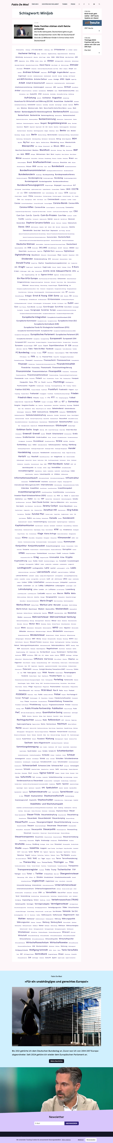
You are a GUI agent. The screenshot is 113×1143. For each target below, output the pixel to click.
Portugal (25, 698)
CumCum (69, 215)
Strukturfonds (74, 844)
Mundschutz (46, 642)
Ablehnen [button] (81, 1140)
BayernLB (32, 127)
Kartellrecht (59, 525)
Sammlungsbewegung (28, 746)
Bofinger (33, 154)
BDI (43, 127)
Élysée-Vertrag (63, 285)
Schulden (59, 758)
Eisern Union (60, 282)
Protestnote (75, 704)
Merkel (32, 624)
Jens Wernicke (37, 506)
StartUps (20, 811)
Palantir (39, 672)
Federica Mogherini (59, 352)
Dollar (70, 259)
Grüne (59, 441)
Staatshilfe (33, 800)
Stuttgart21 (25, 848)
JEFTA (67, 502)
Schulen (55, 762)
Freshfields (50, 393)
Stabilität (75, 800)
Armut (67, 87)
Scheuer (71, 754)
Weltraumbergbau (72, 925)
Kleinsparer (18, 538)
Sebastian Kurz (45, 769)
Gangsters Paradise (28, 405)
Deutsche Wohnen (25, 244)
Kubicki (30, 561)
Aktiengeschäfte (59, 61)
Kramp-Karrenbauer (31, 553)
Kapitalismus (72, 521)
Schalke (44, 751)
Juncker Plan (38, 514)
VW (25, 915)
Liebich (19, 582)
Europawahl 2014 (69, 339)
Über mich (56, 874)
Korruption (67, 549)
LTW (46, 589)
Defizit (49, 227)
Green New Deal (71, 430)
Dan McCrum (64, 219)
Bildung (40, 146)
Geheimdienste (70, 408)
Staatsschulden (45, 799)
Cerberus (60, 193)
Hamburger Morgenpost (61, 448)
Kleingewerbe (72, 533)
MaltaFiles (36, 597)
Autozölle (51, 104)
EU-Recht (30, 303)
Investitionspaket (65, 488)
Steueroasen (62, 826)
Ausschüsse (58, 101)
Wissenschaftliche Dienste (24, 946)
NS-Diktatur (30, 655)
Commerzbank (53, 199)
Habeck (29, 444)
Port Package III (72, 694)
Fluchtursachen (22, 386)
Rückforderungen (74, 735)
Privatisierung (35, 705)
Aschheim (35, 90)
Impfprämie (50, 471)
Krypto (69, 557)
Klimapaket (46, 538)
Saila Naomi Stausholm (57, 743)
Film (37, 357)
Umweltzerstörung (26, 881)
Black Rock (68, 146)
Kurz (57, 561)
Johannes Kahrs (38, 510)
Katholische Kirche (28, 529)
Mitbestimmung (71, 635)
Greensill (27, 433)
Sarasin (60, 747)
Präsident (51, 698)
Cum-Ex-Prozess (49, 215)
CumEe (75, 215)
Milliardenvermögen (41, 631)
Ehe (23, 274)
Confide (69, 199)
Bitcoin (56, 146)
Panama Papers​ (59, 672)
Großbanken (18, 437)
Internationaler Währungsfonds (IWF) (27, 485)
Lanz (46, 568)
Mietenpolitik (38, 628)
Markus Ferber (35, 605)
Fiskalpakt (75, 378)
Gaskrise (41, 405)
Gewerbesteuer (43, 422)
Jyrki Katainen (22, 518)
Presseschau (68, 701)
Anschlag (65, 76)
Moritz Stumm (19, 642)
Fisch (44, 378)
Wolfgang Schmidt (38, 950)
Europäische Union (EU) (67, 321)
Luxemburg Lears (32, 593)
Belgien (46, 130)
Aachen (75, 49)
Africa (27, 61)
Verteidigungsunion (54, 907)
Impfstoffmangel (65, 471)
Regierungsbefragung (24, 724)
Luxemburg (70, 589)
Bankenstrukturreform (22, 119)
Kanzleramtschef (22, 521)
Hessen (34, 460)
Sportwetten (55, 792)
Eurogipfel (26, 310)
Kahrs (29, 518)
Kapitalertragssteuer (62, 521)
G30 (60, 401)
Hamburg (72, 445)
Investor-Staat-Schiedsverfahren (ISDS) (30, 496)
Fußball (72, 398)
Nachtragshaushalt (59, 642)
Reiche (43, 724)
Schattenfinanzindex (23, 755)
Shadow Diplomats (73, 769)
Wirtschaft (22, 935)
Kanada (53, 518)
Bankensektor (58, 115)
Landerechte (48, 564)
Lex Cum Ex (42, 579)
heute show (41, 460)
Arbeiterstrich (49, 83)
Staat (27, 795)
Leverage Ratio (34, 579)
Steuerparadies (72, 825)
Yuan (18, 954)
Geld (34, 412)
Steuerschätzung (65, 833)
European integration (41, 342)
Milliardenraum (31, 631)
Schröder (52, 758)
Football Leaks (40, 385)
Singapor (57, 773)
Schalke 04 (52, 751)
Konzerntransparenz (45, 549)
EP (67, 292)
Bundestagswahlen (45, 181)
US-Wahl (35, 892)
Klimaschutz (53, 538)
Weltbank (47, 925)
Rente (19, 728)
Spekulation (52, 787)
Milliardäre (22, 631)
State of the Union (36, 811)
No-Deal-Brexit (45, 652)
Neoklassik (69, 648)
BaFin (76, 105)
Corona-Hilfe (74, 203)
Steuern (30, 826)
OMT (49, 662)
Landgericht (71, 564)
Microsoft (17, 628)
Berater (73, 131)
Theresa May (29, 862)
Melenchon (47, 620)
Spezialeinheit (17, 792)
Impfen (45, 471)
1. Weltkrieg (47, 49)
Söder (17, 777)
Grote (49, 437)
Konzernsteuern (34, 549)
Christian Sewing (47, 196)
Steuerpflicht (19, 829)
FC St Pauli (33, 352)
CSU (76, 211)
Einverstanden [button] (91, 1140)
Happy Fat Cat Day (70, 452)
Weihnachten (18, 925)
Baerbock (70, 104)
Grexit (48, 434)
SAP (56, 747)
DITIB (77, 255)
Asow (56, 90)
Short (30, 773)
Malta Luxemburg (21, 597)
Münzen (52, 642)
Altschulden (20, 68)
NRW (24, 655)
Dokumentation (64, 259)
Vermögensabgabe (42, 904)
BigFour (38, 142)
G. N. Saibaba (50, 401)
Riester (29, 735)
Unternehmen (36, 885)
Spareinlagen (20, 788)
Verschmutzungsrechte (20, 907)
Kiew (61, 529)
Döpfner (41, 263)
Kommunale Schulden (41, 542)
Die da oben (35, 248)
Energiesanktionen (71, 288)
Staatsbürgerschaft (21, 800)
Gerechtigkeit (75, 415)
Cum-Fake (62, 215)
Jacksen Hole (48, 499)
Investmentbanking (70, 492)
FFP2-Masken (23, 357)
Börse (18, 158)
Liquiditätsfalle (72, 582)
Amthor (20, 72)
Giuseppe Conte (25, 425)
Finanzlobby (36, 367)
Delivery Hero (64, 227)
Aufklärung (71, 94)
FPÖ (64, 385)
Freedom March (25, 393)
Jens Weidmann (29, 506)
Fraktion (74, 385)
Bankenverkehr (68, 119)
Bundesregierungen (48, 178)
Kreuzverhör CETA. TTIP (26, 557)
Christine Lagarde (57, 196)
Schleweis (28, 758)
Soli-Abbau (38, 777)
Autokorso (39, 104)
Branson (54, 158)
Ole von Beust (57, 659)
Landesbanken (63, 564)
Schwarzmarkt (19, 769)
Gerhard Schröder (19, 418)
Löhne (35, 589)
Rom (48, 735)
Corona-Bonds (60, 203)
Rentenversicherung (42, 728)
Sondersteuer (72, 780)
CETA (66, 193)
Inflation (57, 474)
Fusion (37, 401)
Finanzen (22, 364)
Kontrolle (19, 549)
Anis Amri (29, 76)
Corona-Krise (40, 207)
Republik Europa (68, 728)
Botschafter (34, 158)
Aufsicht (39, 98)
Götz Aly (42, 429)
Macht (54, 593)
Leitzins (16, 579)
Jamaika (75, 499)
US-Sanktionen (28, 892)
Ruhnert (34, 739)
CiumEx (76, 196)
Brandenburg (48, 158)
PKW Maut (37, 690)
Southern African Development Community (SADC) (35, 784)
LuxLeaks (41, 593)
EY (66, 345)
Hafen (35, 445)
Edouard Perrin (63, 271)
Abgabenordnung (52, 53)
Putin (75, 708)
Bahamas (24, 108)
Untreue (59, 888)
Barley (69, 123)
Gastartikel (55, 405)
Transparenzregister (28, 869)
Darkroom (58, 223)
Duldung (64, 267)
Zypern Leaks (61, 957)
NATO (68, 645)
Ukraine (39, 877)
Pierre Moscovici (24, 690)
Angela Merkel (63, 72)
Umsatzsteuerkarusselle (63, 877)
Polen (35, 694)
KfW (56, 529)
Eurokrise (45, 310)
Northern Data (72, 652)
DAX (28, 226)
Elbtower (25, 285)
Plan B (55, 690)
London (41, 589)
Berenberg (17, 135)
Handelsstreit (45, 452)
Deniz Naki (37, 230)
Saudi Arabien (23, 751)
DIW (49, 259)
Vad (44, 892)
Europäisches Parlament (43, 334)
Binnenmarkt (46, 146)
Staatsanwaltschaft (54, 795)
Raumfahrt (56, 716)
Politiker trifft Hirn (48, 694)
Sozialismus (52, 784)
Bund (49, 166)
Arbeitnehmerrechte (59, 83)
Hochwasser (63, 460)
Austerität (68, 101)
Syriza (36, 852)
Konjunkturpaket (36, 545)
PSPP (22, 708)
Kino (27, 533)
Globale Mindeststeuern (46, 425)
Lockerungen (69, 585)
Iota (55, 495)
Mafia (67, 593)
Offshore (38, 659)
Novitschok (18, 655)
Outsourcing (69, 669)
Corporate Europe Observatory (23, 211)
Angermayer (22, 76)
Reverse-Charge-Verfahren (41, 731)
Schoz (47, 758)
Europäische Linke (42, 321)
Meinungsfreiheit (39, 620)
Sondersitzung (64, 780)
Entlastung (30, 292)
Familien (75, 349)
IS (69, 495)
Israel (25, 499)
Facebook (49, 349)
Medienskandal (27, 617)
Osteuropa (35, 669)
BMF (75, 150)
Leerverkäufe (43, 572)
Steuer (72, 811)
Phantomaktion (65, 686)
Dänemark (71, 219)
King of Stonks (21, 533)
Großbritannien (29, 437)
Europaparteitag (45, 338)
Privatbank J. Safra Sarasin (21, 704)
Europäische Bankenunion (49, 313)
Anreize (60, 76)
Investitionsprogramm (29, 492)
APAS (62, 79)
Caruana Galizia (55, 189)
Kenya (42, 529)
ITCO (35, 499)
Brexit (29, 162)
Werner (30, 929)
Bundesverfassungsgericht (30, 185)
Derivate (68, 230)
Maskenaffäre (50, 609)
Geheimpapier (20, 412)
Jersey (75, 506)
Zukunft (48, 958)
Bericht (28, 135)
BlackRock (45, 150)
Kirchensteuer (32, 533)
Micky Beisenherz (65, 624)
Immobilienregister (26, 471)
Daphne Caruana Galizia (38, 222)
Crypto (70, 211)
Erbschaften (72, 292)
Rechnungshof (67, 716)
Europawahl (56, 338)
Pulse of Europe (68, 708)
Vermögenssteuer (59, 903)
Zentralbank (41, 954)
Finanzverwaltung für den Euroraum (68, 375)
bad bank (65, 104)
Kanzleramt (68, 518)
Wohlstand (51, 946)
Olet (77, 659)
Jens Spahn (20, 506)
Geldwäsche (71, 412)
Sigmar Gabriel (46, 773)
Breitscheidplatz (22, 162)
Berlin (34, 134)
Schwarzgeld (74, 766)
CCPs (21, 193)
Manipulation (61, 597)
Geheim (49, 408)
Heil (64, 456)
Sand (41, 747)
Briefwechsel (56, 162)
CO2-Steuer (40, 199)
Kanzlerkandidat (52, 521)
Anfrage (52, 72)
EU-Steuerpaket (47, 303)
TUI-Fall (24, 874)
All (59, 65)
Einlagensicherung (23, 282)
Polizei (57, 694)
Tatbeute (53, 855)
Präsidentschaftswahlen (63, 698)
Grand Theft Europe (53, 429)
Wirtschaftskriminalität (69, 935)
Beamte (51, 127)
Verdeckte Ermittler (63, 896)
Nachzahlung (75, 642)
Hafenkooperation (54, 445)
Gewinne (76, 422)
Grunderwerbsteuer (73, 437)
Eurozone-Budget (28, 345)
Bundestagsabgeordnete (70, 178)
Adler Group (60, 57)
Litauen (19, 585)
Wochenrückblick (42, 946)
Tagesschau (52, 852)
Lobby (40, 586)
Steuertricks (39, 837)
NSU (39, 655)
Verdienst (75, 896)
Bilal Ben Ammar (45, 142)
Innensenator (24, 481)
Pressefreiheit (33, 701)
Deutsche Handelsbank (68, 240)
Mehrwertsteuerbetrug (23, 620)
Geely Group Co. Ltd (41, 408)
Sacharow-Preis (73, 739)
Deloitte (72, 227)
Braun (71, 158)
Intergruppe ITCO (67, 481)
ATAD (40, 94)
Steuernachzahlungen (40, 825)
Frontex (42, 397)
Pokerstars (30, 694)
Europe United (31, 342)
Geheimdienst (58, 408)
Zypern (54, 958)
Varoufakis (51, 892)
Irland (66, 495)
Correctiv (49, 211)
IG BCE (44, 467)
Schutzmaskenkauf (73, 762)
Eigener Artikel (47, 275)
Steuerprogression (61, 829)
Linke (30, 582)
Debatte (41, 227)
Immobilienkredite (66, 467)
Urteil (75, 888)
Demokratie (27, 230)
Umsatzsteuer (48, 877)
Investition (34, 488)
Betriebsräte (52, 139)
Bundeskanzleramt (68, 170)
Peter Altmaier (71, 683)
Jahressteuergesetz (66, 499)
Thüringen (59, 862)
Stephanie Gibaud (62, 811)
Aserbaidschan (42, 90)
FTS (48, 398)
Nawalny (73, 645)
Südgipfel (43, 848)
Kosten (74, 549)
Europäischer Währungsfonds (22, 334)
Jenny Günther (73, 502)
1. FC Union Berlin (37, 50)
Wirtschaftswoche (73, 942)
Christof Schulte (67, 196)
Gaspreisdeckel (48, 405)
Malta (73, 593)
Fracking (68, 385)
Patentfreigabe (21, 683)
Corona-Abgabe (48, 203)
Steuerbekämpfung (49, 815)
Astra (77, 90)
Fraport (71, 389)
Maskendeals (62, 608)
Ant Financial (72, 76)
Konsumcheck (69, 546)
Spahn (58, 784)
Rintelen (34, 735)
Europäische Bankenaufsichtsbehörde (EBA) (31, 313)
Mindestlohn (58, 631)
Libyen (70, 579)
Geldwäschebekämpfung (36, 415)
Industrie (36, 474)
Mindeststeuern (50, 635)
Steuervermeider (57, 837)
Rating (40, 716)
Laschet (53, 568)
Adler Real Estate (69, 57)
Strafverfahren (63, 840)
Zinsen (61, 954)
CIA (73, 196)
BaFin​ (18, 108)
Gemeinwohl (63, 415)
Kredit (59, 553)
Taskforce (47, 855)
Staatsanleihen (37, 796)
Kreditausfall (65, 553)
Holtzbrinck (20, 464)
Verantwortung (35, 896)
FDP (44, 352)
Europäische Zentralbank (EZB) (46, 324)
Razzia (61, 716)
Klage (40, 533)
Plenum (66, 690)
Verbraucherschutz (44, 896)
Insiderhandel (34, 481)
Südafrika (34, 848)
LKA (33, 585)
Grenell (36, 433)
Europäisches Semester (24, 339)
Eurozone (19, 345)
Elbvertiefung (43, 285)
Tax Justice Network (21, 858)
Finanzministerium (39, 371)
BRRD (69, 162)
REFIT (62, 720)
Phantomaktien (55, 686)
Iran (62, 495)
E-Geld (16, 271)
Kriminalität (54, 557)
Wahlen (22, 918)
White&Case (34, 932)
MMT (33, 639)
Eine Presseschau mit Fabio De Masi (47, 278)
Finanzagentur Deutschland (66, 357)
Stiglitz (37, 840)
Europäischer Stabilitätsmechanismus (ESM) (65, 330)
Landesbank (56, 564)
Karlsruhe (46, 525)
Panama (51, 673)
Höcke (68, 460)
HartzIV (22, 456)
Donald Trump (23, 263)
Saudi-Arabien (32, 751)
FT (45, 397)
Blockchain (53, 150)
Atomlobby (53, 94)
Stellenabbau (52, 811)
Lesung (28, 579)
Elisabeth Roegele (52, 285)
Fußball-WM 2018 (28, 401)
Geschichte (46, 418)
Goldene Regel (71, 425)
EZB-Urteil (19, 349)
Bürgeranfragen (49, 185)
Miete (23, 628)
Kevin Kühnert (49, 529)
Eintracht (53, 282)
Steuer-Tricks (33, 814)
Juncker (27, 514)
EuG (66, 303)
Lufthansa (52, 589)
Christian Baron (38, 196)
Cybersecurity (43, 219)
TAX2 (29, 858)
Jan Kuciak (28, 502)
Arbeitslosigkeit (38, 87)
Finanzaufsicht (50, 360)
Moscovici (26, 642)
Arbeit (22, 83)
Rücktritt (18, 739)
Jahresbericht (56, 499)
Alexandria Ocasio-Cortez (32, 65)
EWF (35, 345)
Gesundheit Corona (73, 418)
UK (34, 877)
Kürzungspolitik (30, 564)
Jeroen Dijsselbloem (66, 506)
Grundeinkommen (62, 437)
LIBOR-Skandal (58, 579)
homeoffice (27, 464)
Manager (42, 597)
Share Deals (18, 773)
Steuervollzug (22, 840)
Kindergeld (75, 529)
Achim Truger (42, 57)
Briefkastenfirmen (42, 162)
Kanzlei (60, 518)
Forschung (47, 385)
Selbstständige (64, 769)
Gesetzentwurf (54, 418)
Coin (45, 199)
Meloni (59, 620)
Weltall (41, 925)
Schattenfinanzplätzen (35, 755)
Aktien (50, 60)
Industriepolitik (45, 474)
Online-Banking (55, 662)
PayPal (28, 683)
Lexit (48, 579)
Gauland (76, 405)
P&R (24, 672)
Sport (49, 792)
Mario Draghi (46, 600)
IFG (35, 467)
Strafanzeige (45, 840)
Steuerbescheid (62, 814)
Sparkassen (31, 788)
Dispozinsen (72, 255)
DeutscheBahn (39, 244)
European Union (67, 342)
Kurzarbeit (62, 561)
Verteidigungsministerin (41, 907)
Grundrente (29, 441)
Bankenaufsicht (61, 111)
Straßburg (35, 844)
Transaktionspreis (51, 866)
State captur (27, 811)
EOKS (63, 292)
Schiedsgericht (20, 758)
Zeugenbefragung (52, 954)
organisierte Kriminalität (51, 666)
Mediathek (72, 613)
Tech (39, 858)
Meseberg (43, 624)
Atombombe (46, 94)
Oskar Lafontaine (62, 666)
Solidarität (45, 777)
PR (39, 698)
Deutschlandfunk (19, 248)
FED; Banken (51, 352)
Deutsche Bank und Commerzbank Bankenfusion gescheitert (35, 240)
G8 (66, 401)
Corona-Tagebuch (50, 207)
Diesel (76, 248)
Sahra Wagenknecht (42, 743)
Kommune (60, 542)
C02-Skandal (18, 189)
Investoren (50, 495)
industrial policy (29, 474)
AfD (16, 61)
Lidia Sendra (76, 579)
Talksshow (20, 855)
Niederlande (32, 652)
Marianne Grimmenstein (33, 601)
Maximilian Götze (58, 613)
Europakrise (37, 338)
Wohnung (64, 946)
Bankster (37, 123)
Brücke (73, 162)
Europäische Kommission (26, 321)
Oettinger (75, 655)
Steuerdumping (58, 818)
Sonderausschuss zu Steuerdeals (30, 781)
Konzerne (26, 549)
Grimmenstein (68, 434)
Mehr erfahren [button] (66, 1140)
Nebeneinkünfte (25, 648)
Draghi (21, 267)
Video (65, 907)
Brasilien (59, 158)
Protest (67, 704)
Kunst (41, 561)
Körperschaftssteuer (56, 549)
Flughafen (32, 386)
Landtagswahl (24, 568)
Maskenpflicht (73, 609)
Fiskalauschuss (67, 378)
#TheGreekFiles (20, 49)
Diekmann (65, 248)
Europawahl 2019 (20, 342)
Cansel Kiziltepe (26, 189)
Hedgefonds (58, 456)
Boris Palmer (73, 154)
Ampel (71, 68)
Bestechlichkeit (74, 135)
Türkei (29, 874)
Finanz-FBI (56, 357)
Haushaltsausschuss (45, 456)
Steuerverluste (48, 837)
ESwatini (66, 296)
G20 (55, 402)
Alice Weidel (54, 65)
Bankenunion (60, 119)
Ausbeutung (66, 98)
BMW (22, 154)
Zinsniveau (67, 954)
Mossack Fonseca (35, 642)
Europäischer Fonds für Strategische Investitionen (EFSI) (46, 327)
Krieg (36, 557)
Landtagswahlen (37, 568)
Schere (64, 755)
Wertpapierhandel (49, 929)
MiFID (55, 627)
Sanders (45, 747)
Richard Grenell (62, 731)
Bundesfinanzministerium (33, 170)
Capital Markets (47, 189)
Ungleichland (50, 881)
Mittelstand (28, 638)
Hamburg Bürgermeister (24, 448)
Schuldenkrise (18, 762)
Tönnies (29, 866)
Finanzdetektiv (75, 360)
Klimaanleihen (39, 538)
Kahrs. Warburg (37, 518)
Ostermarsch (18, 669)
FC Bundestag (22, 352)
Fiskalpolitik (24, 382)
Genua (68, 415)
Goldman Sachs (24, 429)
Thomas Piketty (47, 862)
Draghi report (29, 267)
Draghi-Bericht (37, 267)
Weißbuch (35, 925)
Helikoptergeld (20, 460)
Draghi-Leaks (47, 267)
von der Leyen (48, 911)
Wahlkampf (30, 919)
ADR (76, 57)
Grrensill (54, 437)
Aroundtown (75, 87)
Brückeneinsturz (21, 166)
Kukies (35, 561)
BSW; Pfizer (40, 166)
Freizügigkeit (43, 393)
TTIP (74, 870)
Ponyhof (64, 694)
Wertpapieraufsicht (38, 929)
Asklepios (50, 90)
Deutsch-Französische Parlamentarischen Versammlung (60, 234)
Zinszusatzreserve (22, 957)
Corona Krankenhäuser (27, 203)
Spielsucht (25, 792)
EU (70, 296)
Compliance (63, 199)
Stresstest (58, 844)
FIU (35, 382)
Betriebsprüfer (27, 139)
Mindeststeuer (37, 635)
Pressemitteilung (55, 701)
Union (56, 881)
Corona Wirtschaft (38, 203)
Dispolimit (65, 255)
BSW (34, 166)
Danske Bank (21, 223)
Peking (37, 683)
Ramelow (29, 716)
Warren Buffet (67, 922)
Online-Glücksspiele (74, 662)
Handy (63, 452)
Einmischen (47, 282)
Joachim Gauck (19, 510)
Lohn (75, 585)
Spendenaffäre (73, 788)
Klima (24, 537)
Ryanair (66, 739)
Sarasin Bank (66, 747)
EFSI (74, 271)
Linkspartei (64, 582)
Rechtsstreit (38, 720)
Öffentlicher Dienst (28, 659)
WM (33, 946)
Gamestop (73, 401)
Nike (38, 652)
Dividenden (27, 258)
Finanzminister (23, 371)
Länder (42, 564)
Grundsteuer (38, 441)
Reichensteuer (51, 724)
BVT (74, 185)
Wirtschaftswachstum (37, 942)
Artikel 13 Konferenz (26, 90)
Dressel (54, 267)
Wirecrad (73, 932)
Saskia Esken (73, 747)
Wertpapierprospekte (60, 929)
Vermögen (30, 904)
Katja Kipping (37, 529)
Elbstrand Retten (71, 282)
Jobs (32, 510)
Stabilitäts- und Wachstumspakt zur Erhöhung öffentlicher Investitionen (35, 807)
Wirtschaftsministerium (38, 939)
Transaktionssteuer (62, 866)
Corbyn (74, 199)
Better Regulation (66, 139)
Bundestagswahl (31, 181)
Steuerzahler (31, 840)
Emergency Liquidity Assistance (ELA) (26, 288)
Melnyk (54, 620)
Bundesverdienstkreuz (60, 181)
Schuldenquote (26, 762)
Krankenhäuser (42, 553)
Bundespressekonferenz (65, 174)
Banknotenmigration (28, 123)
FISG (61, 378)
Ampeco (65, 68)
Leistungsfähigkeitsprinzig (70, 575)
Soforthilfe (25, 777)
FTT (53, 397)
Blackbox (35, 150)
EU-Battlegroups (23, 299)
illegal (49, 467)
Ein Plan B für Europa (27, 278)
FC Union (39, 352)
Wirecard (65, 932)
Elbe (65, 282)
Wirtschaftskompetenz (56, 935)
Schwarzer (66, 765)
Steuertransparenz (24, 836)
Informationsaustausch (26, 478)
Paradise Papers (55, 676)
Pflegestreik (46, 686)
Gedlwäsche (28, 408)
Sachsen (28, 742)
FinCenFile (32, 378)
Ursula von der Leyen (67, 888)
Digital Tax (39, 251)
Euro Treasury (22, 307)
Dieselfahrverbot (32, 251)
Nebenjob (32, 648)
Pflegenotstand (38, 686)
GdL (23, 408)
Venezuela (75, 892)
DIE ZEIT (60, 248)
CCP (18, 193)
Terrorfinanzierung (69, 858)
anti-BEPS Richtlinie (25, 79)
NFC (27, 652)
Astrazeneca (22, 94)
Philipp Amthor (74, 686)
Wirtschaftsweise (59, 942)
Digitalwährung (22, 254)
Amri (75, 68)
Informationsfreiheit (44, 478)
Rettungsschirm (30, 731)
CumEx (21, 219)
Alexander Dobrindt (19, 65)
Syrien (31, 852)
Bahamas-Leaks (33, 108)
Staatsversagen (68, 800)
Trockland (41, 869)
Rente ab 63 (26, 728)
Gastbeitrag (63, 405)
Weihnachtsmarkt (27, 925)
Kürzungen (22, 564)
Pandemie (24, 676)
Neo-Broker (62, 648)
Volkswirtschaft (39, 911)
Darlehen (64, 223)
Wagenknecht (69, 915)
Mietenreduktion (47, 628)
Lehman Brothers (22, 575)
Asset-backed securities (66, 90)
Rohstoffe (39, 735)
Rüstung (50, 738)
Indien (73, 471)
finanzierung (31, 364)
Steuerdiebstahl (44, 818)
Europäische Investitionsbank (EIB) (59, 317)
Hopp (41, 464)
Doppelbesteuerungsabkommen (56, 263)
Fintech (39, 378)
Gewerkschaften (66, 422)
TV (33, 874)
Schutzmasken (63, 762)
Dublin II (59, 267)
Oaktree (57, 655)
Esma (56, 295)
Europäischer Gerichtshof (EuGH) (29, 331)
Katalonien (75, 525)
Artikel (17, 91)
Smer (77, 773)
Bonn (52, 154)
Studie (18, 848)
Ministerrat (63, 635)
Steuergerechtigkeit (45, 822)
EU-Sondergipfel (37, 303)
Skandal (62, 773)
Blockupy (59, 150)
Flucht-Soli (49, 382)
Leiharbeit (31, 575)
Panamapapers (70, 673)
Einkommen (62, 278)
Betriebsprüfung (36, 139)
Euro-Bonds (31, 307)
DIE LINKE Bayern (52, 248)
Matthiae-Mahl (37, 613)
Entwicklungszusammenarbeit (52, 292)
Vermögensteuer (74, 904)
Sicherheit (35, 773)
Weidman (74, 922)
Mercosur (25, 624)
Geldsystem (62, 412)
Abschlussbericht (28, 57)
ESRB (61, 296)
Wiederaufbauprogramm (55, 932)
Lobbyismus (49, 586)
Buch (45, 166)
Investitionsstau (58, 492)
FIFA (33, 356)
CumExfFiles (28, 219)
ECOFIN (46, 271)
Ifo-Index (39, 467)
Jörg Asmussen (62, 510)
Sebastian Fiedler (35, 769)
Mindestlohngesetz (69, 631)
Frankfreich (44, 389)
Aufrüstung (30, 97)
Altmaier (74, 65)
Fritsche (36, 398)
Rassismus (35, 716)
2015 (52, 49)
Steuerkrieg (75, 822)
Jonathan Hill (50, 510)
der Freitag (62, 230)
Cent (43, 193)
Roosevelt (63, 735)
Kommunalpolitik (52, 542)
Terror (58, 858)
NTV (43, 655)
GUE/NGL (65, 441)
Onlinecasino (20, 666)
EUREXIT (77, 303)
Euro (16, 307)
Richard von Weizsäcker (20, 735)
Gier (19, 425)
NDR (18, 648)
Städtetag (60, 807)
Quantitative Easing (52, 712)
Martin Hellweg (73, 605)
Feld (67, 353)
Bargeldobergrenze (57, 123)
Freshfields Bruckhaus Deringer (62, 393)
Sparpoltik (38, 788)
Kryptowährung (20, 561)
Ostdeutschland (72, 666)
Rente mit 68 (33, 728)
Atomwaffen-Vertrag (62, 94)
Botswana (41, 158)
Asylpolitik (33, 94)
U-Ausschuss (48, 874)
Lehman (72, 572)
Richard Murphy (72, 731)
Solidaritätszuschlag (55, 777)
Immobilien (56, 467)
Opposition (41, 666)
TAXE (35, 858)
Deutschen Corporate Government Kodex (54, 244)
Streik (47, 844)
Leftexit (54, 572)
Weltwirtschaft (24, 929)
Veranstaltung (25, 896)
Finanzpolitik (55, 371)
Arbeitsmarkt (48, 87)
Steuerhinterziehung (62, 822)
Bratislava (65, 158)
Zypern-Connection (70, 957)
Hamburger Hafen (49, 448)
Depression (54, 230)
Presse (27, 701)
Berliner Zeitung (42, 135)
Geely (33, 408)
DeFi (46, 227)
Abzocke (36, 57)
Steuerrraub (44, 833)
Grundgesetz (22, 441)
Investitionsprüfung (47, 492)
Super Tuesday (51, 848)
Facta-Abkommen (67, 349)
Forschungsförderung (56, 385)
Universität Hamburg (24, 885)
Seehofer (52, 769)
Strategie (42, 844)
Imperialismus (38, 471)
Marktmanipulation (68, 601)
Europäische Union (52, 321)
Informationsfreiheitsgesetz (57, 478)
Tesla (21, 862)
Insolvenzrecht (52, 481)
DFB (25, 248)
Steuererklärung (70, 818)
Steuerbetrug (72, 815)
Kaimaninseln (45, 518)
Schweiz (27, 769)
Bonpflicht (58, 154)
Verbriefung (53, 896)
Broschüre (63, 162)
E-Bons (69, 267)
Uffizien (31, 877)
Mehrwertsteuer (40, 617)
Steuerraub (27, 833)
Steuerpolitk (49, 829)
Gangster (17, 405)
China (30, 196)
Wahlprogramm (49, 919)
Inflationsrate (64, 474)
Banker (75, 119)
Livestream (27, 585)
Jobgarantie (27, 510)
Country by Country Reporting (60, 211)
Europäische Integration (34, 317)
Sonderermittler (48, 780)
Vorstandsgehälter (18, 915)
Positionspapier (34, 698)
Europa (53, 310)
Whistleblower (24, 932)
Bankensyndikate (33, 119)
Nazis (77, 645)
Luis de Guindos (60, 589)
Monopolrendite (52, 638)
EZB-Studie (75, 345)
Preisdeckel (75, 698)
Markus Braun (23, 604)
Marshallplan (65, 605)
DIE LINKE (43, 248)
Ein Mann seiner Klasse (65, 274)
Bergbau (23, 135)
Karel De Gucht (39, 525)
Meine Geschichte (56, 1061)
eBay (33, 271)
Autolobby (45, 104)
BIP (52, 146)
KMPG (73, 538)
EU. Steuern (60, 303)
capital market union (36, 189)
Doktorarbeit (55, 259)
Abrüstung (19, 57)
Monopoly (59, 638)
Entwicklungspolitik (39, 292)
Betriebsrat (45, 139)
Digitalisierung (59, 251)
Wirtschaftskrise (25, 939)
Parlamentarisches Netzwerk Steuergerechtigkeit (27, 680)
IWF (42, 499)
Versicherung (30, 907)
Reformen (67, 720)
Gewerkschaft (53, 422)
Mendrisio (64, 620)
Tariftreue (33, 855)
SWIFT (18, 852)
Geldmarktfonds (42, 412)
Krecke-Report (52, 553)
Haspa (28, 456)
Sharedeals (24, 773)
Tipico (66, 862)
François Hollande (35, 389)
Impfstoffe (57, 471)
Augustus (57, 97)
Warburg (45, 922)
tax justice (73, 855)
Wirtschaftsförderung (33, 935)
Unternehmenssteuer (65, 885)
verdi (70, 896)
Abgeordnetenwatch (62, 53)
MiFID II (61, 628)
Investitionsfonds (52, 488)
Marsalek (57, 605)
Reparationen (59, 728)
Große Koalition (41, 437)
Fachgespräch (58, 349)
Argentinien (60, 87)
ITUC (39, 499)
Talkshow (74, 852)
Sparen (26, 788)
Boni (48, 154)
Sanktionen (51, 747)
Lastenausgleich (61, 568)
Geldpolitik (53, 412)
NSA (36, 655)
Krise (62, 557)
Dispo (59, 255)
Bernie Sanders (52, 135)
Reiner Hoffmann (72, 724)
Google (36, 430)
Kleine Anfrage (50, 534)
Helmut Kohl (28, 460)
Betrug (58, 139)
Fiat (29, 357)
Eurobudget (76, 307)
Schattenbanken (65, 750)
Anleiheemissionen (38, 76)
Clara (22, 199)
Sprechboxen (66, 791)
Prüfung (18, 708)
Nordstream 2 (61, 652)
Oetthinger (69, 655)
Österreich (27, 669)
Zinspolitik (74, 954)
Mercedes (19, 624)
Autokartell (31, 105)
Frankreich (63, 389)
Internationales (47, 485)
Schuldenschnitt (46, 762)
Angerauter (72, 72)
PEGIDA (33, 683)
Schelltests (58, 755)
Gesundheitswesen (33, 422)
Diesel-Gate (22, 251)
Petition (25, 686)
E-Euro (75, 267)
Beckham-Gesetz (21, 130)
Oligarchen (18, 662)
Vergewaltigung (27, 900)
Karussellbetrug (68, 525)
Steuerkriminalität (21, 825)
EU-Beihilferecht (33, 299)
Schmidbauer (35, 758)
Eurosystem (75, 342)
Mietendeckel (30, 628)
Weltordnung (54, 925)
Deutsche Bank (64, 237)
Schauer (52, 755)
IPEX (58, 495)
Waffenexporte (46, 915)
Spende (61, 788)
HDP (52, 456)
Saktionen (66, 743)
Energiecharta (50, 288)
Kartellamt (52, 525)
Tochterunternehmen (20, 866)
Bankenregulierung (47, 115)
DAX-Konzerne (34, 227)
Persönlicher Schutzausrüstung (51, 683)
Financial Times (47, 357)
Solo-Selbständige (67, 777)
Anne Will (54, 76)
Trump (53, 870)
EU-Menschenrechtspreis (67, 299)
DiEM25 (71, 248)
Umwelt (74, 877)
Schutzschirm (18, 765)
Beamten (56, 127)
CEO (56, 193)
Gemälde (56, 415)
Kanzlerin (30, 521)
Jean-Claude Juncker (40, 502)
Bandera (70, 108)
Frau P (76, 389)
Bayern (26, 127)
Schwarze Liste (44, 766)
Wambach (38, 922)
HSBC (45, 464)
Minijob (57, 635)
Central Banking (50, 193)
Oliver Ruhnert (26, 662)
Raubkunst (49, 716)
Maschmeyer (33, 609)
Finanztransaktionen (21, 375)
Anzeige (56, 79)
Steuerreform (35, 833)
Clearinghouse (28, 199)
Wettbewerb (70, 929)
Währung (58, 919)
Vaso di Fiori (62, 892)
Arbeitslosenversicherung (23, 87)
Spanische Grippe (74, 784)
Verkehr (48, 900)
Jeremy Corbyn (50, 505)
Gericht (27, 418)
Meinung (32, 620)
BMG (18, 154)
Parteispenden (49, 680)
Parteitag (58, 679)
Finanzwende (19, 378)
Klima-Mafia (32, 538)
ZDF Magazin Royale (29, 954)
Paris (64, 676)
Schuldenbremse (71, 758)
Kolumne (20, 542)
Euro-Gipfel (39, 307)
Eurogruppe (35, 310)
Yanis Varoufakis (70, 950)
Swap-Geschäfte (68, 848)
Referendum (54, 719)
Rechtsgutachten (25, 719)
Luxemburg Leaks (22, 593)
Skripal (67, 773)
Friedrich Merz (25, 397)
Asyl (28, 94)
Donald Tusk (34, 263)
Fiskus (31, 382)
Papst (39, 676)
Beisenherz (30, 130)
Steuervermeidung (70, 837)
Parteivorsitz (68, 680)
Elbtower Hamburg (34, 285)
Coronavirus (70, 207)
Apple (67, 79)
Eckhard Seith (38, 271)
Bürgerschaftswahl (67, 185)
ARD (54, 87)
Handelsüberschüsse (56, 452)
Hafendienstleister (42, 444)
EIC (39, 274)
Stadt (55, 807)
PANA (44, 673)
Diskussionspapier (51, 255)
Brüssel (28, 166)
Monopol (44, 638)
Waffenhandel (57, 915)
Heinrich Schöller (70, 456)
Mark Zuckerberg (58, 601)
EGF (78, 271)
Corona (17, 203)
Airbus (41, 61)
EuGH (70, 303)
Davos (21, 226)
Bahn (41, 108)
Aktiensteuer (75, 61)
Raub (44, 716)
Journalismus (20, 514)
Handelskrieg (24, 452)
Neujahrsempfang (20, 652)
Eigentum (56, 274)
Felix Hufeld (74, 353)
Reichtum (62, 724)
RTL (68, 735)
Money (38, 639)
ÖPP (29, 666)
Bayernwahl (38, 127)
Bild (36, 146)
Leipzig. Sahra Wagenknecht (47, 575)
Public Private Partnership (38, 708)
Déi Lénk (58, 227)
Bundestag (58, 178)
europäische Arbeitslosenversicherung (66, 310)
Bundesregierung (35, 178)
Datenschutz (72, 223)
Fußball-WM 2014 (19, 401)
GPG (46, 429)
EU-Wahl (54, 303)
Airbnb (36, 61)
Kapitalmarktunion (24, 525)
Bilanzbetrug (54, 142)
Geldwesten (50, 415)
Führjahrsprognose (63, 397)
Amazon (27, 68)
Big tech (33, 142)
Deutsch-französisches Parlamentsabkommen (34, 237)
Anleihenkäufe (47, 76)
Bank (74, 108)
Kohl (77, 538)
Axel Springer (58, 104)
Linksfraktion (39, 582)
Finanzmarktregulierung (62, 368)
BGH (74, 138)
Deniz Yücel (45, 230)
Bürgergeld (57, 185)
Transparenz (73, 866)
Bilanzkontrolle (70, 142)
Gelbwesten (28, 412)
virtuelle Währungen (21, 911)
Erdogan (28, 296)
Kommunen (69, 541)
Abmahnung (72, 53)
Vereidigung (18, 900)
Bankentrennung (47, 119)
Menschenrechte (72, 620)
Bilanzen (62, 142)
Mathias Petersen (28, 613)
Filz (40, 357)
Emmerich (42, 288)
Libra (65, 579)
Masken (41, 609)
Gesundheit (63, 418)
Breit (76, 158)
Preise (21, 701)
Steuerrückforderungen (54, 833)
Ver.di (17, 896)
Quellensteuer (67, 712)
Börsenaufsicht (26, 158)
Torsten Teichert (36, 866)
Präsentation (44, 698)
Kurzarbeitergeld (73, 561)
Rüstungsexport (59, 739)
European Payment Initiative (55, 342)
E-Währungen (23, 271)
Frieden (74, 393)
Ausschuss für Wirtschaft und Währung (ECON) (33, 101)
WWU (50, 950)
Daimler (50, 219)
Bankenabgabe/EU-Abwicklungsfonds (37, 112)
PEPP (41, 683)
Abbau (38, 53)
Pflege (30, 686)
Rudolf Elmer (26, 739)
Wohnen (57, 946)
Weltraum (61, 925)
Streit (51, 844)
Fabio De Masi (39, 349)
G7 (63, 401)
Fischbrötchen (50, 378)
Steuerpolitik (36, 829)
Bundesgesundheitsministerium (55, 170)
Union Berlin (62, 881)
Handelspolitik (35, 452)
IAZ (75, 464)
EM (70, 285)
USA (40, 892)
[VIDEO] (23, 37)
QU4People (38, 712)
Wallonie (33, 922)
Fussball (44, 401)
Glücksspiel (61, 425)
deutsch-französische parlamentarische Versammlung (32, 234)
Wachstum (32, 915)
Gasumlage (69, 405)
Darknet (53, 223)
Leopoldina (22, 579)
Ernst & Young (40, 295)
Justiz (71, 514)
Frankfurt (53, 389)
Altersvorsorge (65, 65)
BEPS (68, 130)
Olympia (33, 662)
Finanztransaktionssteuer (37, 375)
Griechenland (57, 434)
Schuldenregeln (35, 762)
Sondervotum (18, 784)
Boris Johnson (65, 154)
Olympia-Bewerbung (42, 662)
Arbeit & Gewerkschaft (35, 83)
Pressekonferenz (42, 701)
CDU (26, 193)
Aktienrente (68, 61)
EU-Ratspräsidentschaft (20, 303)
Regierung (73, 720)
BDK (46, 127)
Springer (76, 792)
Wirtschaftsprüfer (66, 939)
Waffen (38, 915)
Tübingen (18, 874)
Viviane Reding (30, 911)
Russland (40, 739)
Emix (38, 288)
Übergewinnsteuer (69, 873)
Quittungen (75, 712)
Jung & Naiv (57, 514)
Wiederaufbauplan (42, 932)
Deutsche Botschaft (56, 240)
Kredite (72, 553)
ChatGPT (25, 196)
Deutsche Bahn (52, 237)
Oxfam (76, 669)
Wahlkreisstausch (40, 919)
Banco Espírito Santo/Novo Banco (55, 108)
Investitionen (43, 488)
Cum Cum (21, 215)
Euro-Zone (68, 307)
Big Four (26, 142)
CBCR (68, 189)
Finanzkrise (25, 368)
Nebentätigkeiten (40, 648)
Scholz (42, 758)
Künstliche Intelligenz (49, 561)
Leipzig (37, 575)
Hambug (65, 445)
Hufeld (66, 464)
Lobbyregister (60, 585)
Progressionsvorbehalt (56, 704)
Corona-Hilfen (27, 207)
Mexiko (49, 624)
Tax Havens (65, 855)
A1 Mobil (70, 49)
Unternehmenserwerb (48, 885)
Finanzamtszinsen (38, 360)
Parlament (69, 676)
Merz (38, 624)
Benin (57, 130)
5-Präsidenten (59, 50)
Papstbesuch (45, 676)
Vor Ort (75, 911)
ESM (50, 295)
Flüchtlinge (58, 382)
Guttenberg (22, 445)
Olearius (71, 659)
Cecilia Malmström (35, 193)
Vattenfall (69, 892)
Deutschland (71, 244)
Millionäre (49, 631)
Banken (18, 112)
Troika (47, 870)
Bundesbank (58, 166)
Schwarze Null (57, 766)
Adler (53, 57)
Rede (45, 720)
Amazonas (33, 68)
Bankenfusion (23, 115)
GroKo (75, 434)
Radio (24, 716)
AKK (45, 61)
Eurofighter (20, 310)
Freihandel (34, 394)
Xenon (54, 950)
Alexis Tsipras (44, 65)
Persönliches (63, 683)
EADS (29, 271)
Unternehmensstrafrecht (25, 889)
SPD (43, 788)
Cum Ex (29, 215)
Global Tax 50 (34, 425)
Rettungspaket (21, 731)
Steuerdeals (32, 818)
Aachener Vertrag (27, 53)
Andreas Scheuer (31, 72)
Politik (40, 694)
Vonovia (66, 911)
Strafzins (71, 840)
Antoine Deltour (40, 79)
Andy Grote (44, 72)
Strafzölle (20, 844)
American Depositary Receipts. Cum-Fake (48, 68)
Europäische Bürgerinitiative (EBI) (65, 313)
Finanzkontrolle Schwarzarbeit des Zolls (46, 364)
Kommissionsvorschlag (29, 542)
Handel (71, 448)
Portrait (18, 698)
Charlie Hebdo (18, 196)
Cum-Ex (36, 215)
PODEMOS (21, 694)
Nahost (16, 645)
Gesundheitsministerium (21, 422)
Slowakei (72, 773)
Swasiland (75, 848)
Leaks (73, 568)
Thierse (39, 862)
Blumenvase (69, 150)
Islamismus (19, 499)
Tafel (41, 852)
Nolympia (53, 652)
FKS (39, 382)
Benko (63, 130)
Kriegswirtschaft (44, 557)
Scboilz (39, 751)
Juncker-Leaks (49, 514)
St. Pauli (21, 796)
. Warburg (27, 49)
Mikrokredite (75, 628)
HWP (72, 464)
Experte (40, 345)
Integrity (59, 481)
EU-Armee (75, 296)
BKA (62, 146)
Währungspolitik (68, 919)
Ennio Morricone (22, 292)
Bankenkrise (35, 115)
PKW (32, 690)
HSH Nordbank (55, 463)
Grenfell (43, 434)
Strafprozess (54, 840)
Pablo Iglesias (31, 672)
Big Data (20, 142)
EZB (69, 345)
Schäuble (45, 755)
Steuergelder (32, 822)
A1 (66, 49)
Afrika (32, 61)
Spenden (66, 788)
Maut (50, 613)
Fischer (57, 378)
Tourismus (43, 866)
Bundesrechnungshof (22, 178)
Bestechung (20, 139)
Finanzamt (29, 360)
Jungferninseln (65, 514)
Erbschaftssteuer (19, 296)
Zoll (29, 958)
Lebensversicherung (23, 572)
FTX (57, 397)
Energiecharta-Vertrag (60, 288)
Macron (60, 593)
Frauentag (17, 393)
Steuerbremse (22, 818)
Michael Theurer (56, 624)
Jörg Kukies (72, 510)
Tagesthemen (67, 852)
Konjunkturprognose (53, 546)
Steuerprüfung (72, 829)
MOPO (71, 639)
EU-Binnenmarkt (42, 299)
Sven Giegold (59, 848)
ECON (52, 271)
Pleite (61, 690)
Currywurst (35, 219)
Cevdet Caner (72, 193)
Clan (18, 199)
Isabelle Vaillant (75, 495)
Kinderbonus (67, 530)
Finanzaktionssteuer (19, 360)
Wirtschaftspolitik (51, 939)
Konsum (63, 546)
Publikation (57, 708)
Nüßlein (47, 655)
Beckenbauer (73, 127)
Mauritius (44, 613)
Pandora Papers (33, 676)
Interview (25, 488)
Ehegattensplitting (29, 274)
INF (52, 474)
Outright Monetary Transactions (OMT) (52, 669)
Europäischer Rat (47, 331)
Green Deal (62, 429)
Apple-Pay (73, 79)
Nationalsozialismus (58, 645)
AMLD (60, 68)
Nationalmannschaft (45, 645)
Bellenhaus (52, 130)
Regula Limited (36, 724)
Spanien (65, 784)
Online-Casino (63, 662)
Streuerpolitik (66, 844)
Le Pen (67, 568)
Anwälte (50, 79)
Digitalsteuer (69, 251)
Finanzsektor (66, 371)
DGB (29, 248)
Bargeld (44, 123)
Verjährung (42, 900)
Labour (37, 564)
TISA (71, 862)
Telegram (48, 858)
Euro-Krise (59, 307)
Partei (42, 680)
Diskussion (43, 255)
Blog (64, 150)
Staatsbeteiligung (69, 796)
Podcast (71, 690)
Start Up (74, 807)
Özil (21, 672)
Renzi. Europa (52, 728)
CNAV (34, 199)
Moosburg (65, 638)
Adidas (48, 57)
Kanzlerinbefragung (40, 522)
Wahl (77, 915)
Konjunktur (21, 545)
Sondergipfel (57, 780)
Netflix (74, 648)
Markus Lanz (46, 604)
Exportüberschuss (56, 345)
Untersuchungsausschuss (45, 889)
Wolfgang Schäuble (21, 950)
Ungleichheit (38, 881)
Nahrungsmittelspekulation (29, 645)
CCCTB (75, 189)
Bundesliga (39, 174)
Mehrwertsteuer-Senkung (63, 617)
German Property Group (36, 418)
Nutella (52, 655)
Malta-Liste (30, 597)
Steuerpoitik (27, 829)
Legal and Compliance (63, 572)
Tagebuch (45, 852)
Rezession (52, 731)
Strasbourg (28, 844)
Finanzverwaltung (53, 375)
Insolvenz (44, 481)
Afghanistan (22, 61)
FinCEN (26, 378)
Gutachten (72, 441)
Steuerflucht (21, 822)
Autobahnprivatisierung (20, 104)
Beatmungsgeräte (64, 127)
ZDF (21, 954)
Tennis (53, 858)
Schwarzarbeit (30, 765)
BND (27, 154)
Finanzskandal (73, 371)
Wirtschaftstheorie (20, 942)
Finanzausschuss (63, 360)
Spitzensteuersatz (38, 791)
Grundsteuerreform (50, 441)
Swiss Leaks (25, 852)
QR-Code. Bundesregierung (28, 712)
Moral (76, 638)
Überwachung (20, 877)
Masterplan (20, 613)
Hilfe (46, 460)
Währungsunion (23, 922)
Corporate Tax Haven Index (39, 211)
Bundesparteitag (48, 174)
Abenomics (44, 53)
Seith (57, 769)
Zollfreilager (35, 957)
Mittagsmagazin (20, 638)
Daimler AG (56, 219)
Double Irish (74, 263)
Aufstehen (46, 98)
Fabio (30, 349)
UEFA (26, 877)
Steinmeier (44, 811)
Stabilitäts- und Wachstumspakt (46, 804)
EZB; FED (25, 349)
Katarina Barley (18, 529)
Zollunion (41, 957)
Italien (30, 499)
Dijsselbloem (35, 255)
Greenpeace (19, 434)
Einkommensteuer (71, 278)
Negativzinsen (52, 649)
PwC (17, 712)
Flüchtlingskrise (69, 382)
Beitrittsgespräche (38, 130)
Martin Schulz (21, 609)
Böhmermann (40, 154)
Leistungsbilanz (59, 575)
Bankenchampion (74, 112)
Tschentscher (64, 869)
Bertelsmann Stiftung (64, 135)
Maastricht (49, 593)
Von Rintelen (57, 911)
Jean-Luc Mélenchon (57, 502)
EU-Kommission (54, 299)
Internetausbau (58, 485)
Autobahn (76, 101)
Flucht (43, 382)
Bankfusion (19, 123)
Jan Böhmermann (20, 502)
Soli (33, 777)
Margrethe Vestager (71, 597)
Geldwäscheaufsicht (20, 415)
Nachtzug (68, 642)
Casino (62, 189)
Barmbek (74, 123)
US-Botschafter (19, 892)
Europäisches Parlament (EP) (67, 335)
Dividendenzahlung (40, 259)
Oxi (18, 672)
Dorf (69, 263)
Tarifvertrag (40, 855)
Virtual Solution (73, 907)
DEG (54, 227)
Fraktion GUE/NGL (22, 389)
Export (45, 345)
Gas (36, 405)
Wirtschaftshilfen (44, 935)
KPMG (22, 553)
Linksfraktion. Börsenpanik (52, 582)
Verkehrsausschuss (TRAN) (64, 899)
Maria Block (23, 601)
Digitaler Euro (49, 251)
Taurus (58, 855)
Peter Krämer (18, 686)
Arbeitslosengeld (70, 83)
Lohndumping (25, 589)
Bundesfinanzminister (70, 166)
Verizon (36, 900)
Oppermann (34, 666)
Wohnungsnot (71, 946)
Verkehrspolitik (20, 904)
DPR (16, 267)
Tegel (43, 858)
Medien (20, 617)
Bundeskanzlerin (27, 174)
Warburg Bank (56, 922)
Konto (76, 546)
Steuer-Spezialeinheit (20, 814)
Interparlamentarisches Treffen (71, 485)
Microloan (73, 624)
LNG (36, 585)
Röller (44, 735)
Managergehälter (51, 597)
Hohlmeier (73, 460)
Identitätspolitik (27, 467)
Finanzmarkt (46, 368)
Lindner (24, 582)
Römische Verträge (55, 735)
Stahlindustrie (67, 807)
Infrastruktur (72, 478)
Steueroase (51, 826)
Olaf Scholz (48, 659)
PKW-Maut (46, 690)
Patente (76, 680)
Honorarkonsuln (35, 464)
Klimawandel (64, 537)
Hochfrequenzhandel (53, 460)
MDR (65, 613)
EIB (36, 274)
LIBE (52, 579)
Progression (45, 704)
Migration (67, 628)
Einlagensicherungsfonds (37, 282)
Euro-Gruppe (48, 307)
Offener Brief (18, 659)
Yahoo (58, 950)
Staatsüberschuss (58, 800)
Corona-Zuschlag (60, 207)
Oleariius (65, 659)
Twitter (39, 873)
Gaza (19, 408)
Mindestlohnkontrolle (23, 635)
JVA (75, 514)
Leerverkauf (32, 572)
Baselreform (20, 127)
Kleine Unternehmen (62, 533)
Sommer (76, 777)
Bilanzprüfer (28, 146)
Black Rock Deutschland (23, 150)
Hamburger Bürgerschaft (37, 448)
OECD (62, 655)
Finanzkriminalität (66, 364)
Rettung (75, 728)
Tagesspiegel (59, 852)
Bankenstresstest (69, 115)
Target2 (27, 855)
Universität (69, 881)
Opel (25, 666)
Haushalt (34, 457)
